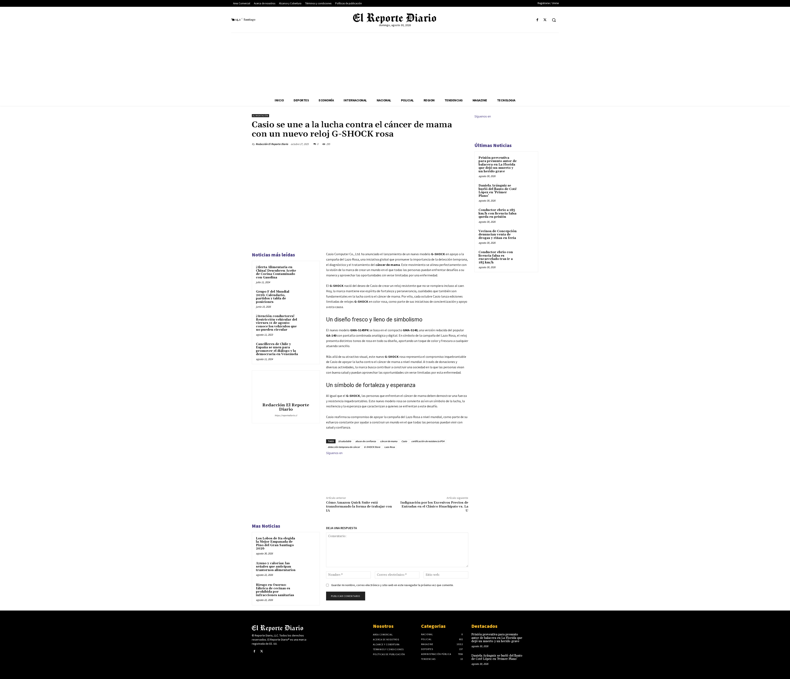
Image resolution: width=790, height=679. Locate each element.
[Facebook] (537, 20)
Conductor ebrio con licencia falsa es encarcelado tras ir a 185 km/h (496, 257)
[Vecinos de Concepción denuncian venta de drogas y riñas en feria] (527, 236)
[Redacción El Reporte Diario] (285, 387)
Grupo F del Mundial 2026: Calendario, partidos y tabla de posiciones (272, 297)
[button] (554, 20)
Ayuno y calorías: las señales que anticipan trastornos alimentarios (275, 566)
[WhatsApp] (454, 144)
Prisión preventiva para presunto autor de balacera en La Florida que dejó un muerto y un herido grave (498, 164)
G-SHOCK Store (372, 446)
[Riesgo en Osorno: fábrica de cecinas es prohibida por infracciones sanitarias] (308, 590)
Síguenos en (334, 453)
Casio (404, 441)
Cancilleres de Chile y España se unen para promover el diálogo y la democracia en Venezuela (277, 349)
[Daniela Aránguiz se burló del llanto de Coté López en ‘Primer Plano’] (527, 190)
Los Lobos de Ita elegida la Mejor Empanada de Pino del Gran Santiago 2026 (275, 543)
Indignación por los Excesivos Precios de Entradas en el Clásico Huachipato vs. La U (434, 506)
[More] (464, 144)
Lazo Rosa (389, 446)
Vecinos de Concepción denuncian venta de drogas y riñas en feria (498, 234)
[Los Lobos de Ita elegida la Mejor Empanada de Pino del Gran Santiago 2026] (308, 544)
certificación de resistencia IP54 (427, 441)
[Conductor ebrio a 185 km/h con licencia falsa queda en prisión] (527, 215)
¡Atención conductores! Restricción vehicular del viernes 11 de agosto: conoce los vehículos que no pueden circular (276, 323)
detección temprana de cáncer (344, 446)
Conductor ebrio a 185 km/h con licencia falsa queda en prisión (497, 213)
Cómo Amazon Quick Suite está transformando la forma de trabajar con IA (359, 506)
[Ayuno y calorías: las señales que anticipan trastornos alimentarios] (308, 569)
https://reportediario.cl (286, 415)
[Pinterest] (445, 144)
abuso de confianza (365, 441)
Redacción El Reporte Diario (272, 144)
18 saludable (344, 441)
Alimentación (260, 115)
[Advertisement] (395, 64)
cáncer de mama (388, 441)
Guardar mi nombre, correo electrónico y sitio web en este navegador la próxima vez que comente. (392, 585)
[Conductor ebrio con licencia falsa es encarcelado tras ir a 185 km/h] (527, 257)
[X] (545, 20)
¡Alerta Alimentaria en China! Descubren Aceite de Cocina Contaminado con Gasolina (276, 272)
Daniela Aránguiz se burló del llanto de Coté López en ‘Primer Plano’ (498, 191)
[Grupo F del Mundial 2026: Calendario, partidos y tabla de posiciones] (308, 297)
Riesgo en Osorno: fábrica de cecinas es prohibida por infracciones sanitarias (275, 590)
